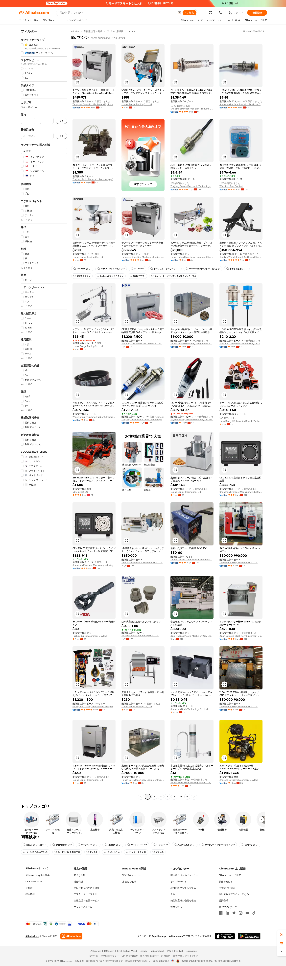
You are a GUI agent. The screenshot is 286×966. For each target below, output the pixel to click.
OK (61, 120)
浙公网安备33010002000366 (197, 961)
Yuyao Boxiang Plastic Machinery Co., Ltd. (191, 419)
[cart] (221, 13)
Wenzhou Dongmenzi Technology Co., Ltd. (240, 343)
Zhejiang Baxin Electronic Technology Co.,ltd (94, 179)
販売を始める (226, 881)
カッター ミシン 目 (137, 852)
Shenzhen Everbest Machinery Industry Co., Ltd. (240, 492)
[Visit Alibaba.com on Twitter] (234, 913)
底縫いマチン (139, 276)
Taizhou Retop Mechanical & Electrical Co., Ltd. (192, 559)
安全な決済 (79, 875)
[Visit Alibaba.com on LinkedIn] (227, 913)
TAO (169, 951)
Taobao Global (156, 951)
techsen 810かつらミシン (111, 276)
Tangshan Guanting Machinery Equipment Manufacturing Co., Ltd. (94, 104)
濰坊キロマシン (84, 276)
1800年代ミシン (84, 269)
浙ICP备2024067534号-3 (227, 961)
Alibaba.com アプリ (179, 936)
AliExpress (96, 951)
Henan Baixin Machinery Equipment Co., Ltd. (192, 257)
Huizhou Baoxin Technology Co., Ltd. (140, 635)
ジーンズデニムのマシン (37, 852)
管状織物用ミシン (64, 845)
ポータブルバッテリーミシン (166, 269)
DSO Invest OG (80, 492)
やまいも (160, 852)
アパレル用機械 (115, 31)
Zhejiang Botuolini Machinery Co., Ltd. (238, 780)
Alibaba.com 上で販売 (230, 875)
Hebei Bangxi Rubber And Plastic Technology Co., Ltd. (240, 421)
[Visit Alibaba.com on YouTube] (247, 913)
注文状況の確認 (227, 888)
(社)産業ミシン (114, 845)
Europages (191, 951)
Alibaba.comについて (36, 868)
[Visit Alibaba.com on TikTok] (254, 913)
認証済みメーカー (131, 875)
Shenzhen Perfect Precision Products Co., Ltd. (192, 108)
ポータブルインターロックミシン (220, 845)
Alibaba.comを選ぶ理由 (37, 875)
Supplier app (159, 936)
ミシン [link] (131, 31)
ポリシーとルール (83, 906)
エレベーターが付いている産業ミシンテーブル (175, 276)
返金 (172, 894)
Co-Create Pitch (33, 881)
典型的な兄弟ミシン (186, 845)
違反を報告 (176, 906)
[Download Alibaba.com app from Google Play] (249, 936)
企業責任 (30, 888)
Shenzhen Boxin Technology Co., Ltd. (189, 709)
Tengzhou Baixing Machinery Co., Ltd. (238, 562)
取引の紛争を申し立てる (183, 888)
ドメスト (94, 852)
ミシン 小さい (113, 852)
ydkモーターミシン (89, 845)
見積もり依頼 (129, 881)
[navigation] (44, 414)
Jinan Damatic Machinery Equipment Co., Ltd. (240, 636)
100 (187, 796)
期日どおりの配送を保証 (86, 888)
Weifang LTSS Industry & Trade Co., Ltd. (141, 343)
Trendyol (178, 951)
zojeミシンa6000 (139, 845)
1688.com (109, 951)
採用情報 (30, 894)
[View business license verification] (172, 961)
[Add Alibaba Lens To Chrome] (71, 936)
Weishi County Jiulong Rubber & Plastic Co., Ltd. (94, 417)
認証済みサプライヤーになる (234, 894)
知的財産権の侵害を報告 (183, 900)
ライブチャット (178, 881)
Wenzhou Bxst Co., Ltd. (231, 186)
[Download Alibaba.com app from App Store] (225, 936)
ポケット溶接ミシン (238, 269)
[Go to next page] (194, 797)
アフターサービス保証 (85, 894)
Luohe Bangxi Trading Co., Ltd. (136, 104)
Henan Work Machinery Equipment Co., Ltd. (192, 782)
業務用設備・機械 (93, 31)
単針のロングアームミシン (113, 269)
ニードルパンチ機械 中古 (69, 852)
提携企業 (223, 900)
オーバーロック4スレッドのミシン (204, 269)
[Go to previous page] (141, 797)
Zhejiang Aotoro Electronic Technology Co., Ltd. (192, 186)
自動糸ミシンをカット (36, 845)
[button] (179, 13)
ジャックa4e (162, 845)
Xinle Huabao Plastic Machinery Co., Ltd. (142, 562)
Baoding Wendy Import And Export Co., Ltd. (240, 257)
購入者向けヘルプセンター (184, 875)
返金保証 (78, 881)
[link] (281, 934)
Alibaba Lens (32, 936)
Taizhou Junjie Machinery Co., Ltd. (89, 636)
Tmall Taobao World (127, 951)
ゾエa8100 (139, 269)
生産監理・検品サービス (86, 900)
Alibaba (75, 31)
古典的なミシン (251, 845)
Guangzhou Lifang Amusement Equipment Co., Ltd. (94, 706)
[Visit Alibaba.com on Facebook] (221, 913)
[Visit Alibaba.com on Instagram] (241, 913)
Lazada (143, 951)
